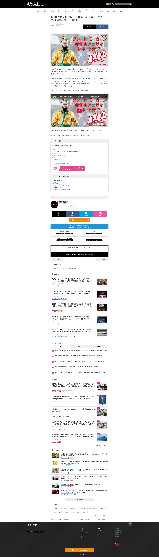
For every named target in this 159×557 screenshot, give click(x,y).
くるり (84, 512)
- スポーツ (83, 541)
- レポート (100, 534)
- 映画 (82, 543)
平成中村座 (66, 512)
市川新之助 (74, 508)
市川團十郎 (64, 508)
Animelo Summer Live (59, 268)
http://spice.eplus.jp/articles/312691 (61, 189)
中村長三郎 (76, 512)
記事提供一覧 (118, 530)
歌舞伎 (55, 508)
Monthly (99, 346)
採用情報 (117, 534)
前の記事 (56, 259)
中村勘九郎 (103, 508)
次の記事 (102, 259)
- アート (82, 538)
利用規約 (117, 536)
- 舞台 (82, 530)
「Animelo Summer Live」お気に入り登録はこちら (71, 168)
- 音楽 (82, 528)
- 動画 (99, 528)
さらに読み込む (79, 499)
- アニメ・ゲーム (84, 536)
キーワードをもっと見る (100, 515)
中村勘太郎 (57, 512)
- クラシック (83, 534)
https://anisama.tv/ (56, 159)
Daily (60, 346)
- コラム (99, 536)
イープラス (53, 519)
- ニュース (100, 530)
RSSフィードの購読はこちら (80, 220)
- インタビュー (101, 532)
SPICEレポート (73, 268)
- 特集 (99, 538)
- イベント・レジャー (85, 532)
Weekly (79, 346)
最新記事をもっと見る (101, 445)
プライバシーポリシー (120, 538)
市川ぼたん (83, 508)
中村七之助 (93, 508)
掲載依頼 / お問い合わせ (120, 532)
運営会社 (117, 528)
